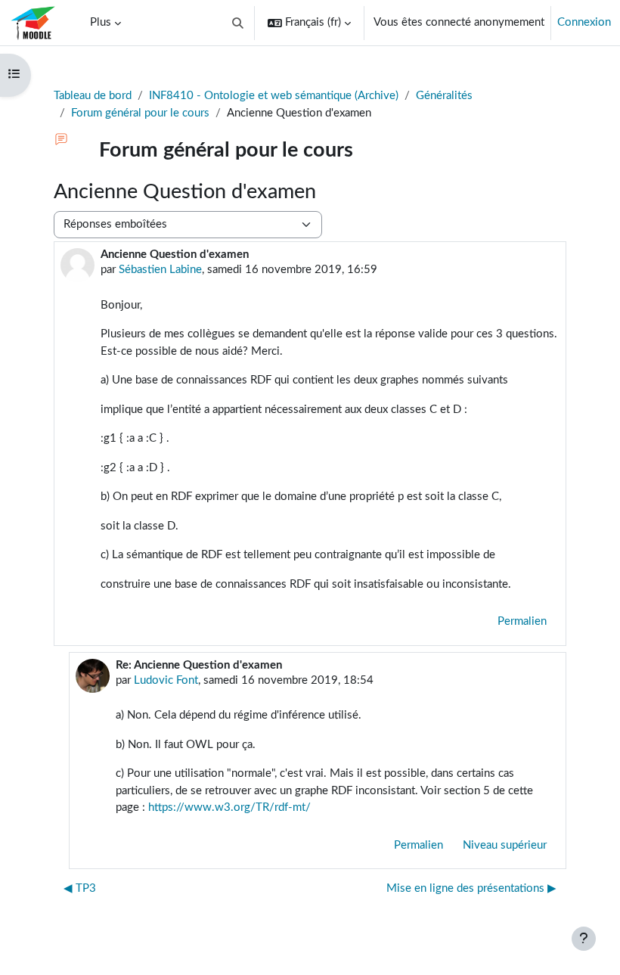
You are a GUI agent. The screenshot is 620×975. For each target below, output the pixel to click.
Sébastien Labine (160, 269)
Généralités (444, 95)
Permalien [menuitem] (522, 621)
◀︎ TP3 (80, 888)
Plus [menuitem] (100, 22)
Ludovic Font (166, 680)
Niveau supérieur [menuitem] (505, 845)
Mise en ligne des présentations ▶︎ (471, 888)
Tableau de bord (93, 95)
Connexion (584, 22)
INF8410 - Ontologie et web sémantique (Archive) (273, 95)
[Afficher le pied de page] (584, 939)
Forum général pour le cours (140, 113)
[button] (238, 22)
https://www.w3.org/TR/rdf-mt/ (229, 807)
